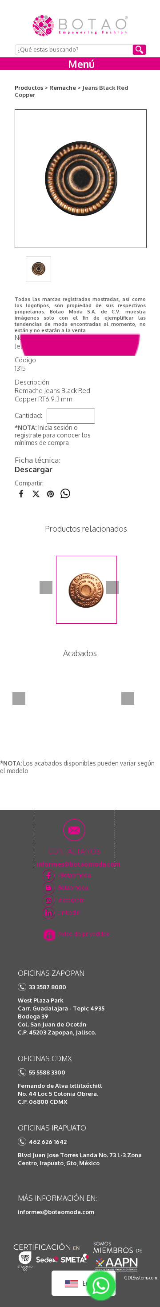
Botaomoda (73, 887)
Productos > (31, 87)
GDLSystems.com (140, 1277)
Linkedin (69, 912)
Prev (46, 587)
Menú (81, 63)
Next (112, 587)
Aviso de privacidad (84, 933)
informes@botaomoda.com (56, 1211)
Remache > (65, 87)
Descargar (33, 469)
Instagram (71, 899)
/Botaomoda (74, 874)
